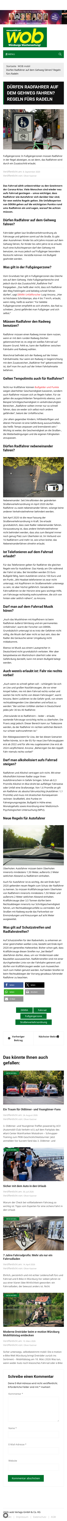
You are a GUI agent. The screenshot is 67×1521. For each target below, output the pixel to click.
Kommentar (15, 1393)
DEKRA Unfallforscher (29, 294)
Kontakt (38, 3)
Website (12, 1460)
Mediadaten (8, 3)
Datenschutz (39, 1517)
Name (12, 1428)
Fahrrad (42, 1010)
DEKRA (24, 1010)
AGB (53, 1517)
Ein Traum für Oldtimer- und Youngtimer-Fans (32, 1109)
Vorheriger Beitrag (18, 1038)
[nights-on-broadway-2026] (33, 16)
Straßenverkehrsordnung (33, 1022)
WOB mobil (11, 1073)
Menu (11, 54)
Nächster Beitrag (49, 1036)
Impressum (49, 3)
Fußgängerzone (33, 1016)
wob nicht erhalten (24, 3)
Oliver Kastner (30, 175)
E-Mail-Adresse (17, 1444)
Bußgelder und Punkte (47, 387)
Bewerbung (8, 7)
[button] (60, 54)
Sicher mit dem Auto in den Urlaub (24, 1186)
